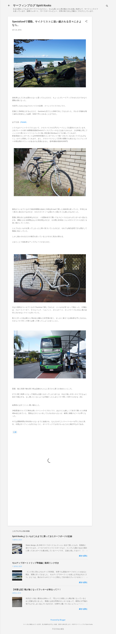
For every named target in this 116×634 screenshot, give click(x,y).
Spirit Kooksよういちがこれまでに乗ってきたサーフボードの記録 (42, 536)
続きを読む (83, 556)
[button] (86, 21)
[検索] (107, 6)
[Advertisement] (101, 50)
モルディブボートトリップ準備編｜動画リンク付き (35, 563)
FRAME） (24, 122)
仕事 (15, 432)
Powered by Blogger (58, 620)
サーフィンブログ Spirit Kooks (32, 5)
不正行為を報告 (58, 629)
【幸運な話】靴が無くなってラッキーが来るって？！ (36, 589)
